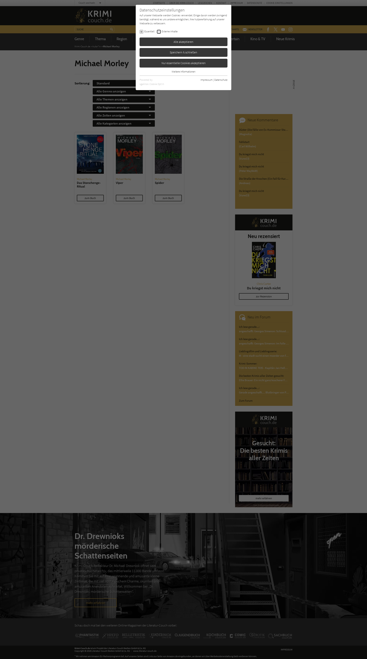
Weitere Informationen (183, 71)
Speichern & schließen (183, 52)
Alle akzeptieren (183, 42)
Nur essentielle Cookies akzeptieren (184, 63)
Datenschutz (220, 80)
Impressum (207, 80)
